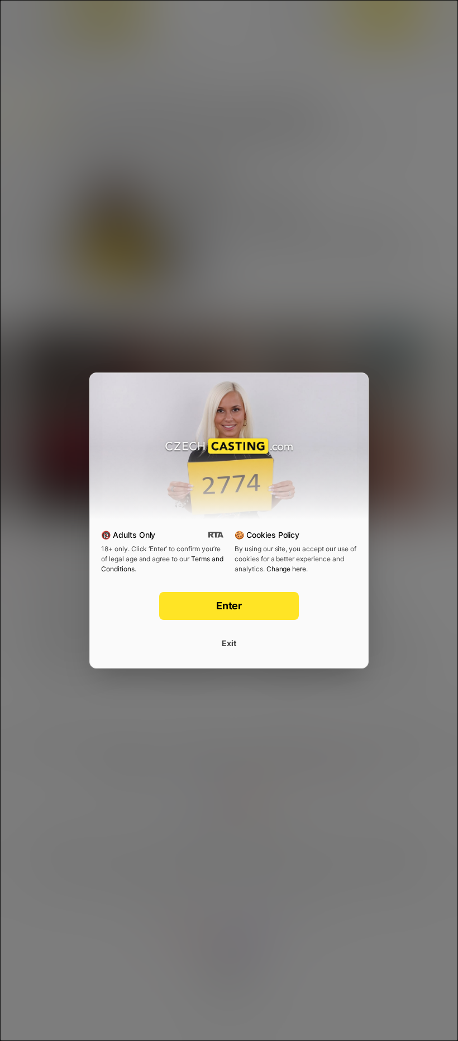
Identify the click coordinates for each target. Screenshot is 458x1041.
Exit (229, 643)
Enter (229, 606)
